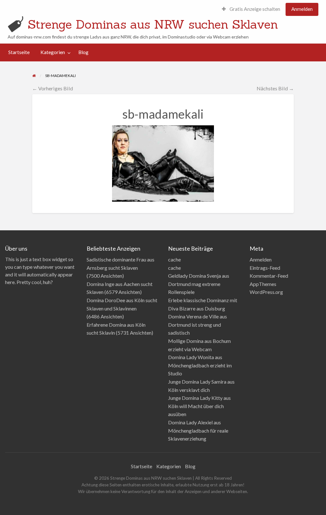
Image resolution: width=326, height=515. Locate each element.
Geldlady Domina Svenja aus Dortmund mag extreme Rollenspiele (198, 284)
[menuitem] (251, 9)
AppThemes (263, 284)
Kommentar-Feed (269, 276)
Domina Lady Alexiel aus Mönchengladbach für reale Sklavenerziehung (198, 430)
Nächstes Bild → (275, 88)
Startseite (19, 52)
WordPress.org (266, 292)
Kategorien (52, 52)
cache (174, 259)
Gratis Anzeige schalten (254, 9)
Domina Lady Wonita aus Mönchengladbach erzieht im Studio (200, 365)
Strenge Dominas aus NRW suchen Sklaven (153, 24)
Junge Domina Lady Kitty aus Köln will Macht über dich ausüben (199, 406)
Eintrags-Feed (265, 268)
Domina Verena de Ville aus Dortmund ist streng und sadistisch (197, 324)
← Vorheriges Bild (52, 88)
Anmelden (302, 9)
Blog (83, 52)
